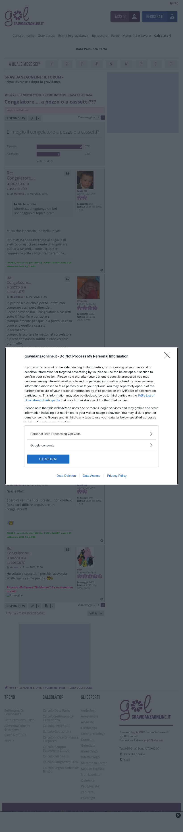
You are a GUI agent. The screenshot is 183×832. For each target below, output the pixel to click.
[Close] (168, 356)
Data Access (91, 475)
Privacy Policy (117, 475)
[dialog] (91, 416)
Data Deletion (66, 475)
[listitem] (91, 433)
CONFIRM (48, 459)
